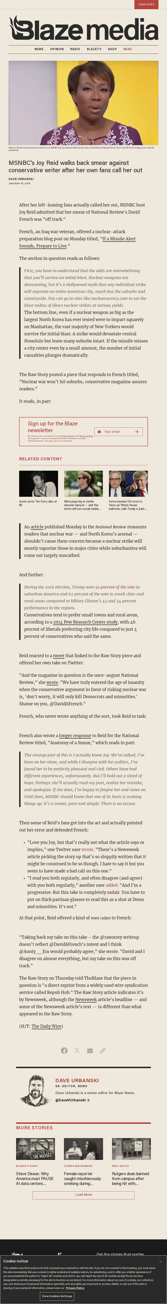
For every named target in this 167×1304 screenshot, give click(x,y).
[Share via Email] (90, 1050)
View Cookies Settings (57, 1296)
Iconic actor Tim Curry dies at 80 (38, 503)
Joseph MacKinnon (78, 1166)
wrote (52, 682)
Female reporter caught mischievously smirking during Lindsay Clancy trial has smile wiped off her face (82, 1179)
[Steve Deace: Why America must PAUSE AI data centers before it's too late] (35, 1148)
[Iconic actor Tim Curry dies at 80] (38, 483)
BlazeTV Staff (27, 1166)
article (37, 526)
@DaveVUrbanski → (72, 1100)
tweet (58, 655)
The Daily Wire (46, 1026)
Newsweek (86, 999)
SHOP (112, 49)
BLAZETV (94, 49)
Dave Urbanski (21, 179)
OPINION (57, 49)
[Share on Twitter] (77, 1050)
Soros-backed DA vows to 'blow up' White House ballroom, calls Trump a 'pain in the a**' (128, 505)
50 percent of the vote (115, 587)
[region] (83, 1279)
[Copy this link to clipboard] (102, 1050)
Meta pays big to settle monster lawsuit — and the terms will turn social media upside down (81, 505)
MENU (127, 49)
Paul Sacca (120, 1166)
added (112, 885)
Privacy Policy (67, 436)
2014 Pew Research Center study (85, 622)
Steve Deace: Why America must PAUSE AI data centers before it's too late (35, 1179)
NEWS (39, 49)
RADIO (75, 49)
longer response (75, 735)
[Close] (160, 1261)
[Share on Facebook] (64, 1050)
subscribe (146, 4)
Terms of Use (86, 436)
